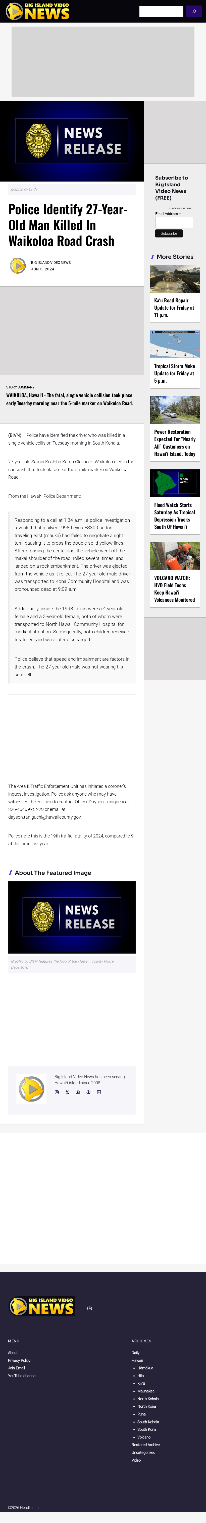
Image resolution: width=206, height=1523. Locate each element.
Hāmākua (145, 1368)
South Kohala (148, 1422)
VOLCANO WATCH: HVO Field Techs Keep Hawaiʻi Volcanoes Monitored (174, 588)
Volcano (143, 1437)
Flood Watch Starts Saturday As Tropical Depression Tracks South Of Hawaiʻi (174, 515)
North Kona (146, 1406)
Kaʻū (141, 1383)
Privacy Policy (19, 1360)
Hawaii (137, 1360)
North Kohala (148, 1399)
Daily (135, 1352)
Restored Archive (146, 1445)
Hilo (140, 1376)
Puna (141, 1414)
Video (136, 1460)
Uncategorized (143, 1452)
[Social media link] (57, 1092)
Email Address (168, 213)
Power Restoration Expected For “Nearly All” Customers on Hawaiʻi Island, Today (175, 442)
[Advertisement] (103, 62)
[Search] (194, 11)
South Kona (146, 1429)
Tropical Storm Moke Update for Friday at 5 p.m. (174, 373)
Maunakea (145, 1391)
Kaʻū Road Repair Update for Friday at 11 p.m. (174, 307)
